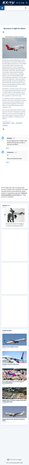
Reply (7, 148)
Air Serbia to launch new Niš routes (10, 364)
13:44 (15, 152)
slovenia (5, 125)
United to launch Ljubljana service (10, 346)
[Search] (26, 3)
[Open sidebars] (25, 8)
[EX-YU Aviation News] (8, 3)
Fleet (12, 123)
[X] (19, 3)
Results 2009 (19, 123)
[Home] (2, 8)
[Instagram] (21, 3)
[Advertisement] (14, 18)
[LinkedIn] (23, 3)
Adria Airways (6, 123)
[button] (3, 32)
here (21, 195)
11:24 (14, 138)
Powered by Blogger (15, 459)
